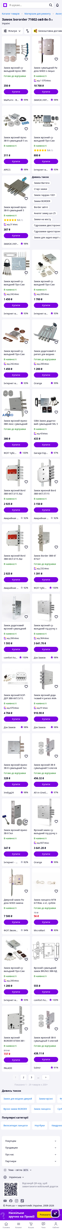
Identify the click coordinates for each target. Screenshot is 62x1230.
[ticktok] (22, 1201)
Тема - (15, 1169)
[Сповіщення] (57, 5)
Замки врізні (46, 1098)
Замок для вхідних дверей (17, 1098)
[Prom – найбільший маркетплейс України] (5, 5)
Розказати (45, 1214)
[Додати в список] (26, 59)
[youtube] (5, 1201)
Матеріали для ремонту (37, 13)
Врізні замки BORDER (15, 1108)
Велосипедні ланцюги (15, 1125)
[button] (16, 91)
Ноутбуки (40, 1125)
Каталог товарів (10, 13)
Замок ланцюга (42, 1108)
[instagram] (16, 1201)
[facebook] (11, 1201)
